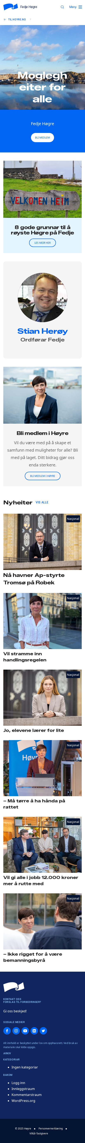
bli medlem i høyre (42, 476)
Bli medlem (42, 137)
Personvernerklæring (51, 1128)
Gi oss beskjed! (15, 1011)
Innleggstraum (23, 1088)
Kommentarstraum (27, 1094)
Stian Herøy (42, 331)
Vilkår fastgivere (39, 1133)
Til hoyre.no (17, 19)
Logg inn (18, 1083)
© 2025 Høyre (23, 1128)
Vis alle (42, 502)
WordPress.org (23, 1100)
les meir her (42, 243)
